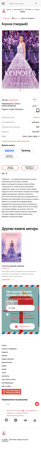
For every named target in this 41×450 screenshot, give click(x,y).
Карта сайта (6, 386)
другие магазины (9, 156)
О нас (4, 373)
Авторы (4, 355)
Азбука (8, 9)
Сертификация (7, 383)
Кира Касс (14, 100)
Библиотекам (7, 362)
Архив (4, 369)
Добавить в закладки (29, 167)
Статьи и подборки (9, 349)
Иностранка (18, 9)
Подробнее (6, 279)
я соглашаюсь (30, 411)
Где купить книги (9, 379)
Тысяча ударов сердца (13, 266)
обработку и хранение (15, 413)
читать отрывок (10, 167)
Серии (4, 366)
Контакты (5, 376)
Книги (22, 12)
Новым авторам (8, 359)
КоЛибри (28, 9)
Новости (5, 352)
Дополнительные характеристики (15, 141)
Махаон (36, 9)
